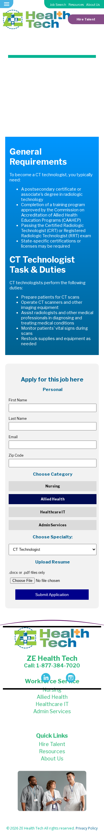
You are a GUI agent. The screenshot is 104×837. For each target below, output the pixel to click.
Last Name (18, 418)
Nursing (52, 486)
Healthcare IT (52, 512)
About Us (93, 5)
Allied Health (52, 499)
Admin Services (52, 525)
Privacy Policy (87, 828)
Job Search (58, 5)
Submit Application (52, 594)
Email (13, 437)
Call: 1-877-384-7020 (52, 666)
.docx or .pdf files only (27, 572)
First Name (18, 400)
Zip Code (16, 455)
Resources (76, 5)
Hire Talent (86, 19)
